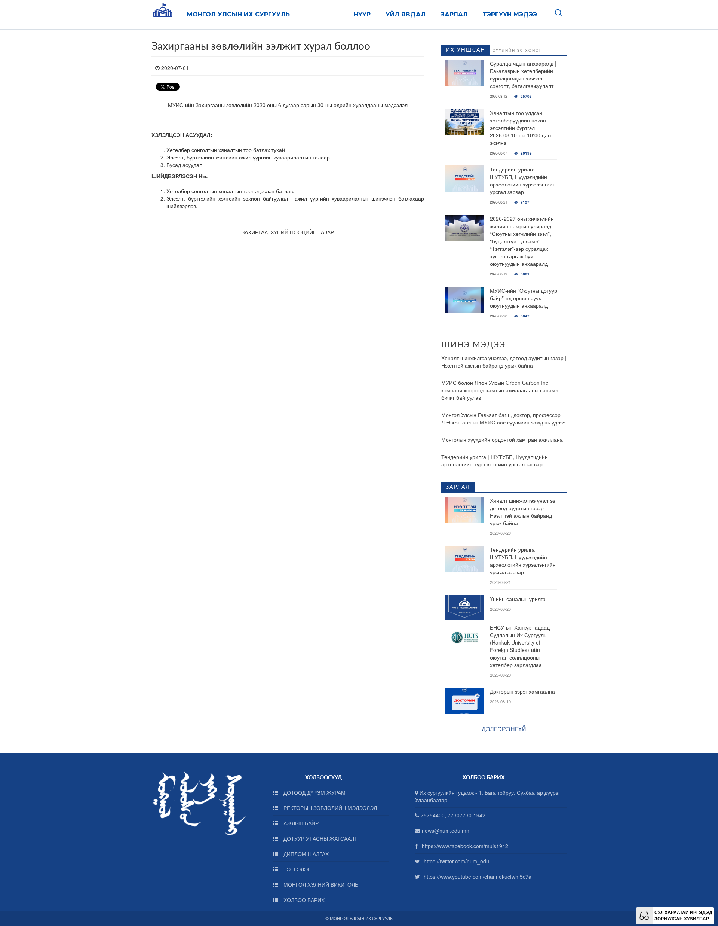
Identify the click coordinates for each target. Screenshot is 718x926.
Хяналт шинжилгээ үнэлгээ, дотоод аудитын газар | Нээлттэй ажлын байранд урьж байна (504, 361)
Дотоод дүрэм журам (314, 792)
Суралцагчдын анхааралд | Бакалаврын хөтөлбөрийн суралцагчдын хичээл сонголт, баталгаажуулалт (523, 74)
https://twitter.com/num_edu (456, 861)
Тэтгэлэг (296, 869)
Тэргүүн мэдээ (510, 14)
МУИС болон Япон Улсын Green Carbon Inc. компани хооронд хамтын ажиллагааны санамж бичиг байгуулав (500, 390)
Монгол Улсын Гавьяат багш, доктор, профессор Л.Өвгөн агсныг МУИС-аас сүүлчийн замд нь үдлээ (503, 418)
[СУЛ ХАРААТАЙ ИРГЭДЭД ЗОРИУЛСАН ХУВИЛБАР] (644, 915)
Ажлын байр (300, 823)
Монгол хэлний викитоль (320, 884)
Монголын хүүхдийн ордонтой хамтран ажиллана (502, 439)
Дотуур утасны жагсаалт (320, 838)
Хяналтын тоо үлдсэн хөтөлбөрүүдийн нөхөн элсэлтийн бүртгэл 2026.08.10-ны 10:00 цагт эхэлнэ (521, 127)
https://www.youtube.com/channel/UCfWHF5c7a (477, 876)
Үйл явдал (406, 14)
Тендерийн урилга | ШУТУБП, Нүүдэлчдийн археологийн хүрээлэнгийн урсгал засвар (523, 180)
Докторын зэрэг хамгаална (522, 691)
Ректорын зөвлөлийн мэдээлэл (329, 807)
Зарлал (454, 14)
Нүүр (362, 14)
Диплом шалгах (305, 854)
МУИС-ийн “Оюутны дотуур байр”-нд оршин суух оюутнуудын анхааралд (523, 298)
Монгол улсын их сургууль (238, 14)
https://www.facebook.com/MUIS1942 (465, 846)
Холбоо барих (303, 900)
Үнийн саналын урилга (518, 599)
